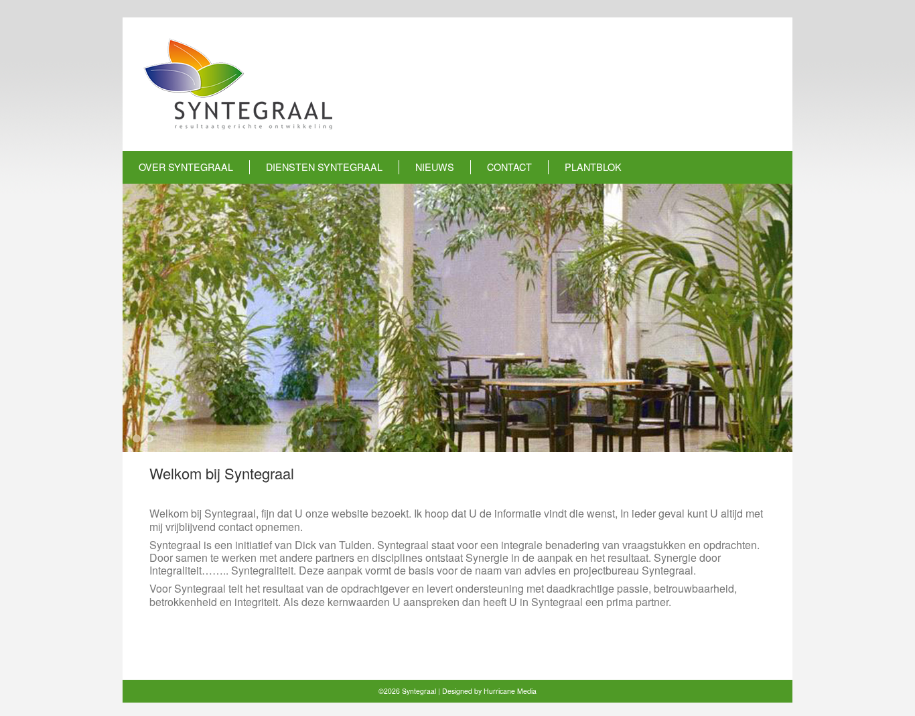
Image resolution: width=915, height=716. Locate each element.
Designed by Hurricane (479, 691)
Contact (509, 167)
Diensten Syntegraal (324, 167)
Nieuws (434, 167)
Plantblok (593, 167)
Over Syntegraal (186, 167)
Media (527, 691)
